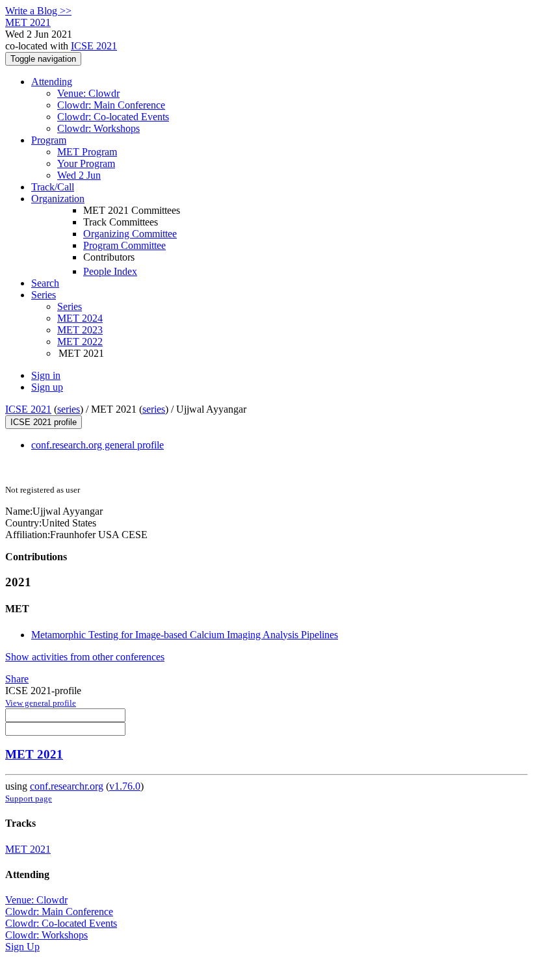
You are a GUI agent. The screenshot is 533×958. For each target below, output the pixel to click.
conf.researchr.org (66, 786)
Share (17, 678)
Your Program (86, 163)
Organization (57, 198)
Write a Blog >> (38, 10)
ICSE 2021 (94, 45)
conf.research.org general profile (97, 444)
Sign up (47, 387)
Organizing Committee (130, 233)
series (68, 409)
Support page (28, 798)
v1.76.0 (124, 786)
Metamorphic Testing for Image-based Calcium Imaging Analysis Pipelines (184, 634)
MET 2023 (80, 329)
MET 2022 (80, 341)
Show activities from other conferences (84, 656)
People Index (110, 271)
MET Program (87, 151)
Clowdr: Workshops (98, 128)
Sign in (45, 375)
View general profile (40, 703)
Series (69, 306)
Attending (51, 81)
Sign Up (22, 946)
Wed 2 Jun (79, 175)
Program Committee (124, 245)
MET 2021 (34, 754)
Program (48, 140)
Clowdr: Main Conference (111, 104)
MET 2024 (80, 318)
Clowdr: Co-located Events (113, 116)
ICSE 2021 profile (43, 422)
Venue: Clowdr (88, 93)
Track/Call (52, 186)
